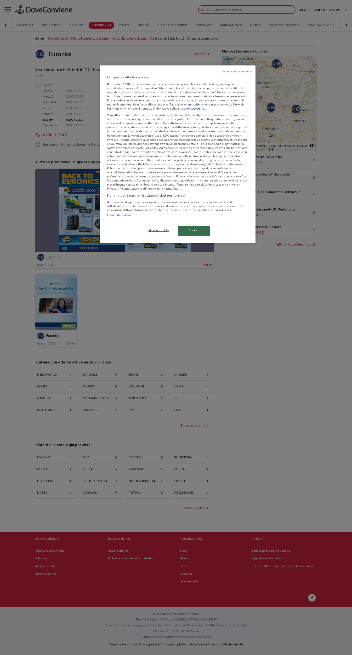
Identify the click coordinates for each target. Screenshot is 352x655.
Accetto (194, 230)
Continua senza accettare (236, 71)
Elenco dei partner (119, 215)
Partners (112, 136)
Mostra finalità (158, 230)
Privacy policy (196, 109)
